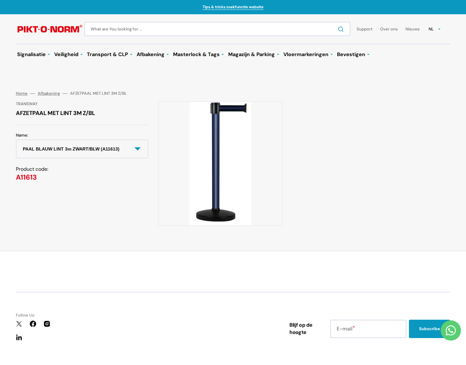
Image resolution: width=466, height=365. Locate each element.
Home (22, 93)
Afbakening (49, 93)
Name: (22, 135)
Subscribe (429, 328)
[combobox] (217, 29)
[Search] (342, 29)
